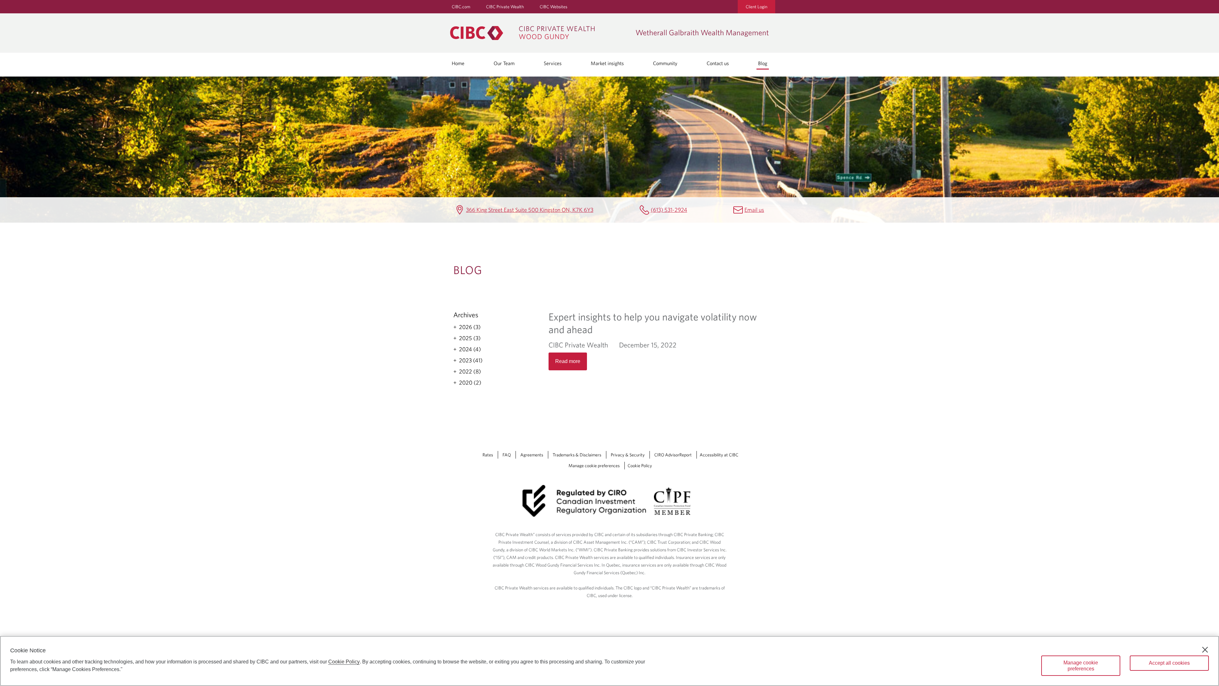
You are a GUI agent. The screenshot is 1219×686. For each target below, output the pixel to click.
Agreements (531, 454)
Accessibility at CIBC (719, 454)
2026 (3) (470, 327)
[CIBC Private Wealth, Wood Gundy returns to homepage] (539, 33)
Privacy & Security (628, 454)
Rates (488, 454)
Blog (762, 63)
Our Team (504, 63)
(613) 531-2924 (669, 209)
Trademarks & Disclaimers (577, 454)
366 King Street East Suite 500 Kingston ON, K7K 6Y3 (529, 209)
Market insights (607, 63)
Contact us (718, 63)
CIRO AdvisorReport (673, 454)
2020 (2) (470, 383)
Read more (567, 361)
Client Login (756, 6)
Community (665, 63)
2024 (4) (470, 349)
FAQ (507, 454)
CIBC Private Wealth (505, 6)
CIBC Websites (553, 6)
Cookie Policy (640, 465)
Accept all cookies (1169, 663)
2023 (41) (471, 360)
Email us (754, 209)
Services (553, 63)
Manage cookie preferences (594, 465)
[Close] (1205, 650)
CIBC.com (461, 6)
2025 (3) (470, 338)
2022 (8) (470, 371)
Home (458, 63)
